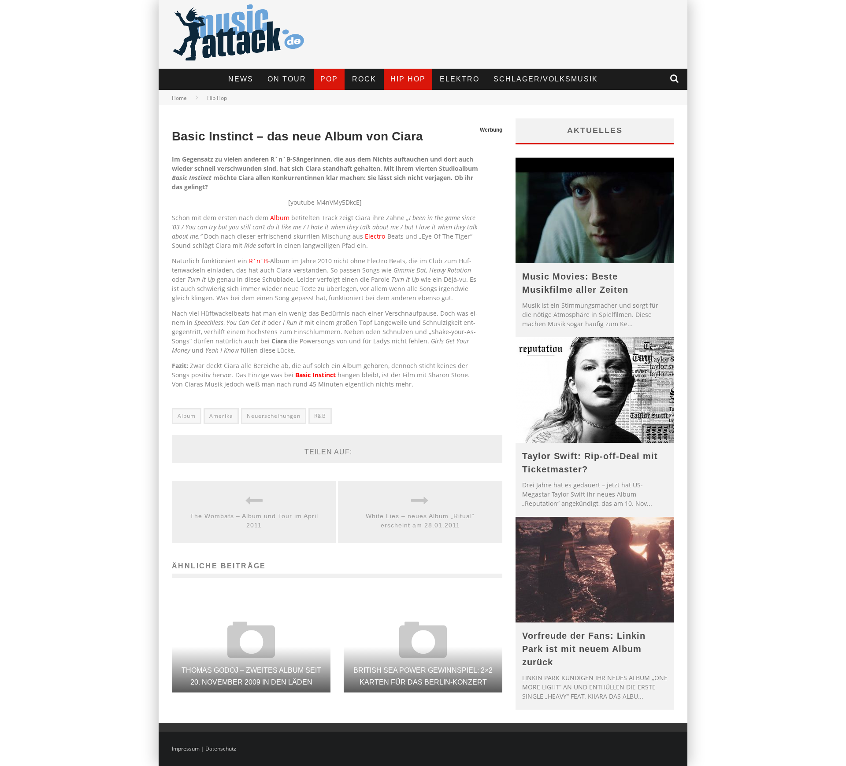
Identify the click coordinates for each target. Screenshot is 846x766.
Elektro (459, 79)
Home (179, 98)
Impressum (186, 748)
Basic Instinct (315, 375)
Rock (364, 79)
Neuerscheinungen (274, 416)
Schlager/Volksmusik (546, 79)
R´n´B (258, 261)
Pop (329, 79)
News (240, 79)
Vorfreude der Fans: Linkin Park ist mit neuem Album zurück (584, 649)
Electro (375, 236)
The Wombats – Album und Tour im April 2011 (254, 520)
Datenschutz (220, 748)
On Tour (286, 79)
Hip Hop (408, 79)
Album (279, 218)
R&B (320, 416)
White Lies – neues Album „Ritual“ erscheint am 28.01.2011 (420, 520)
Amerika (221, 416)
